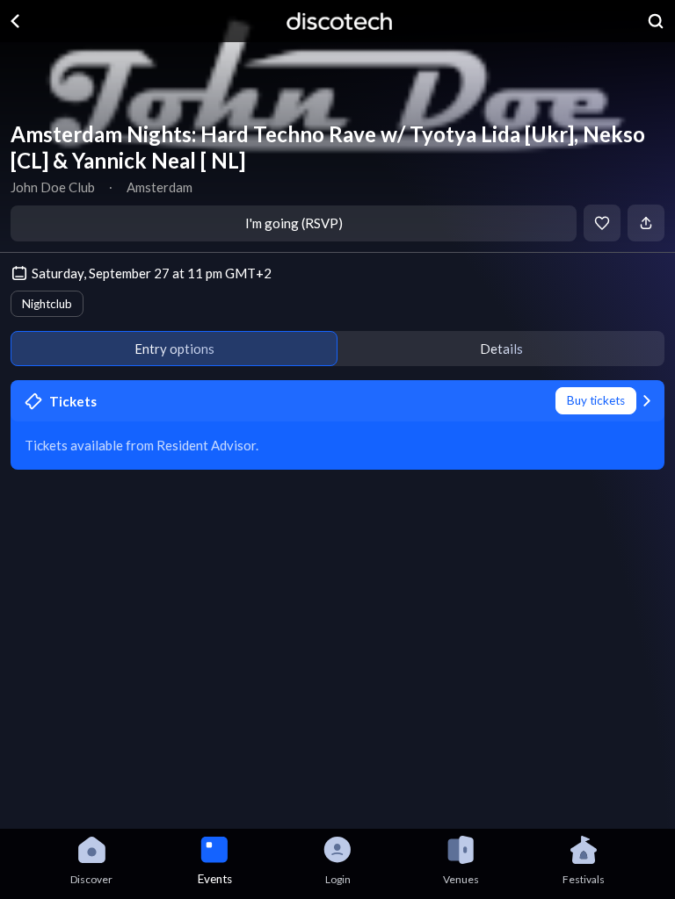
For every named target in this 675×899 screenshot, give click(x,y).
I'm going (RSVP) (294, 223)
